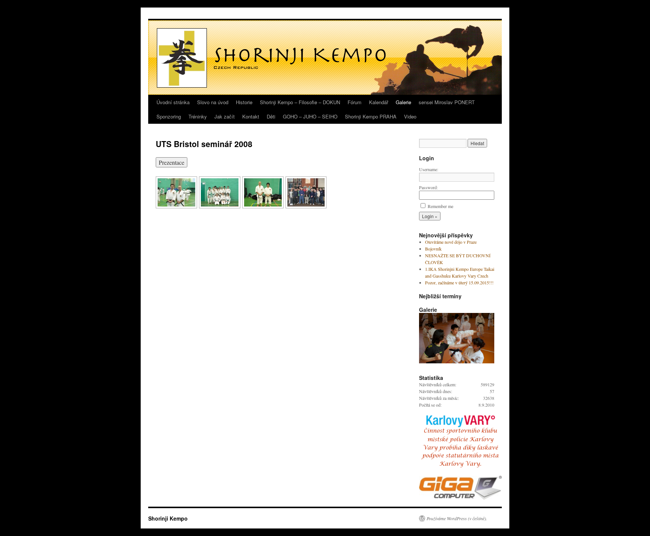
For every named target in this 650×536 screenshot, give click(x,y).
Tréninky (197, 116)
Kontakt (250, 116)
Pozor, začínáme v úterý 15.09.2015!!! (459, 282)
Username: (428, 169)
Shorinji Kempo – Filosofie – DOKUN (300, 102)
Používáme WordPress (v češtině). (457, 518)
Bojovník (433, 249)
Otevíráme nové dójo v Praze (451, 242)
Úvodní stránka (173, 102)
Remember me (440, 206)
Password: (428, 187)
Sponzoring (168, 116)
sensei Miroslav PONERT (447, 102)
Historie (244, 102)
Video (410, 116)
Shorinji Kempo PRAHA (370, 116)
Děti (271, 116)
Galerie (403, 102)
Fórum (354, 102)
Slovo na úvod (212, 102)
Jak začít (224, 116)
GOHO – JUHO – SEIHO (310, 116)
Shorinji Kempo (168, 518)
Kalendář (378, 102)
